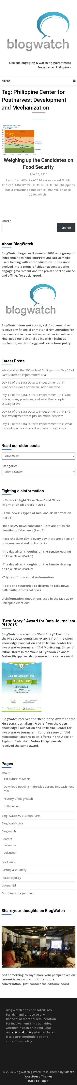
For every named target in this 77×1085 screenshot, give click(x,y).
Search (6, 221)
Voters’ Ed (9, 885)
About (6, 773)
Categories (10, 466)
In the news (12, 806)
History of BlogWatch (18, 799)
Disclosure (9, 862)
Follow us (10, 845)
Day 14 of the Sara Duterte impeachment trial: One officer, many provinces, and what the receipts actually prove (36, 399)
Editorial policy (11, 878)
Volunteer (10, 852)
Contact (7, 839)
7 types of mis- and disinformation (28, 577)
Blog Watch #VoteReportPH (21, 816)
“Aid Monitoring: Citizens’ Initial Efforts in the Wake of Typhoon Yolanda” (37, 736)
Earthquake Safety (14, 870)
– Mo (5, 500)
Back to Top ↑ (38, 1081)
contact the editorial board (49, 984)
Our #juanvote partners (18, 893)
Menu (6, 80)
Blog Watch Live (12, 823)
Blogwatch (9, 831)
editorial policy (33, 338)
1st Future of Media (17, 779)
